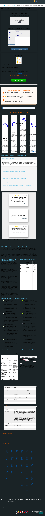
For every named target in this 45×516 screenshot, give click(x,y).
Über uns (41, 5)
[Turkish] (19, 512)
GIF (9, 37)
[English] (17, 511)
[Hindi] (21, 512)
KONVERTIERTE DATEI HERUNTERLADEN (19, 49)
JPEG (10, 32)
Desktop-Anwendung (26, 5)
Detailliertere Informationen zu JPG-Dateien (21, 428)
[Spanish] (18, 511)
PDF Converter (8, 499)
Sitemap (3, 511)
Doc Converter (25, 499)
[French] (17, 512)
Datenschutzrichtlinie (32, 151)
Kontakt (39, 5)
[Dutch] (22, 511)
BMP (9, 34)
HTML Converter (31, 499)
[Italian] (24, 511)
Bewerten (18, 240)
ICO (9, 39)
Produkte (31, 5)
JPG (9, 44)
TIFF (9, 35)
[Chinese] (24, 512)
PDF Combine (12, 501)
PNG (9, 41)
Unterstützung (35, 5)
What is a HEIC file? (12, 108)
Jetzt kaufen (19, 80)
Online (21, 5)
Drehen (18, 35)
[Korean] (23, 512)
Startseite (18, 5)
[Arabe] (26, 512)
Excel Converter (36, 499)
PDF (9, 42)
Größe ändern (19, 33)
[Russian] (26, 511)
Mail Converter (20, 499)
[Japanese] (17, 513)
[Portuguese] (20, 511)
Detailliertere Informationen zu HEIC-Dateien (21, 401)
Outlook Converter (14, 499)
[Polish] (28, 511)
